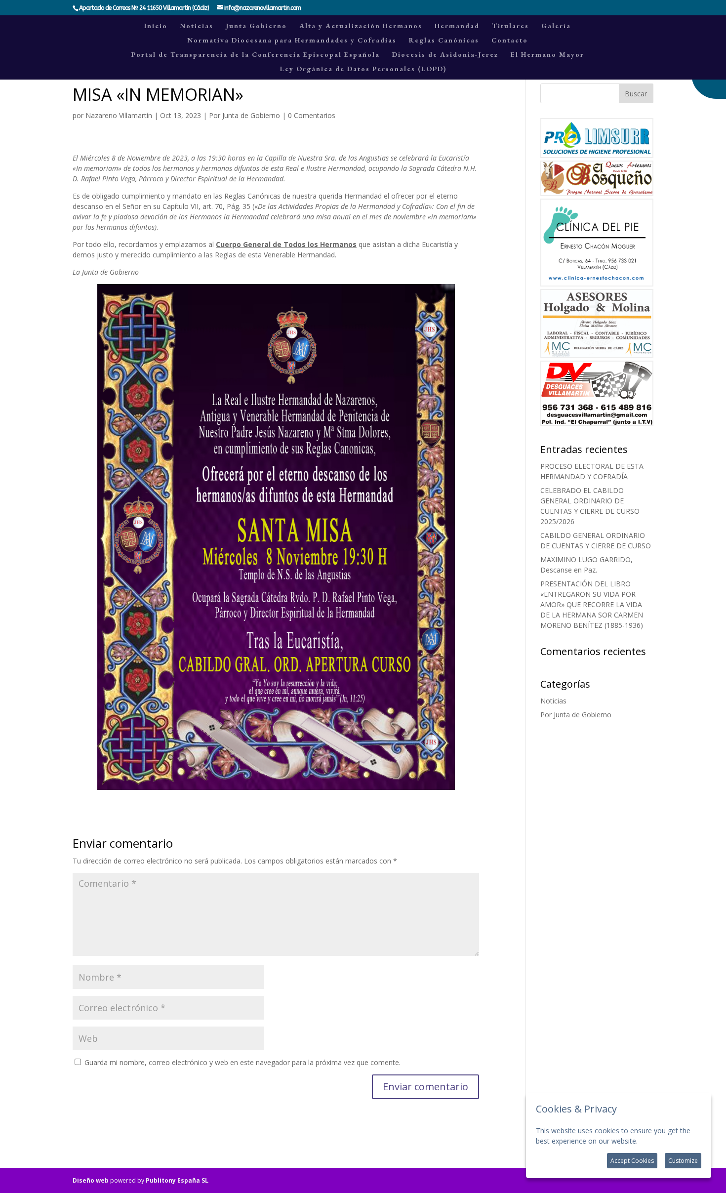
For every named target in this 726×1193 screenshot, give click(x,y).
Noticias (196, 26)
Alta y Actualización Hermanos (360, 26)
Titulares (510, 26)
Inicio (155, 26)
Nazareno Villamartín (118, 115)
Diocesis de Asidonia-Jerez (445, 55)
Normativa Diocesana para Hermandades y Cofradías (292, 40)
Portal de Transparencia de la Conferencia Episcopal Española (255, 55)
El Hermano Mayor (547, 55)
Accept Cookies (632, 1160)
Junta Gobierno (256, 26)
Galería (556, 26)
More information (668, 1141)
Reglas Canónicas (444, 40)
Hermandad (457, 26)
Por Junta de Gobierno (244, 115)
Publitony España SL (177, 1180)
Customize (683, 1160)
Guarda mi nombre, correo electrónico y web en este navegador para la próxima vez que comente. (242, 1062)
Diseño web (91, 1180)
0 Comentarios (311, 115)
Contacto (509, 40)
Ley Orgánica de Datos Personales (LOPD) (363, 69)
